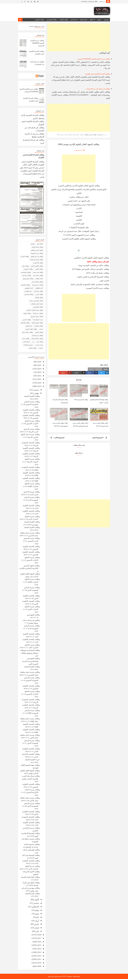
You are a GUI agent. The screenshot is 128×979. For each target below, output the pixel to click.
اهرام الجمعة (83, 19)
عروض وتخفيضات (28, 345)
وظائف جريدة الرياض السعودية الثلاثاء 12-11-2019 (31, 713)
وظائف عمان (25, 338)
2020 (39, 383)
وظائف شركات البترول (37, 316)
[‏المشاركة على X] (103, 365)
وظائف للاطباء (39, 297)
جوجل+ (63, 372)
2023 (39, 372)
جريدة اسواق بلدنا (38, 319)
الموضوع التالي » (58, 437)
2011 (39, 959)
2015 (39, 945)
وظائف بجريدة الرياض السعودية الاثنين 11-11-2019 (31, 743)
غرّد (101, 372)
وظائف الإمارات (63, 19)
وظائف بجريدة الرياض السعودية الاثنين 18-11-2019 (31, 590)
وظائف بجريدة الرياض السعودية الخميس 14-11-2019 (30, 680)
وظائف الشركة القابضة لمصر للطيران (97, 74)
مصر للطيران (28, 291)
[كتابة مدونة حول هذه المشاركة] (105, 365)
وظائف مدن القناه (38, 313)
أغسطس (35, 907)
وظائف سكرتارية (38, 291)
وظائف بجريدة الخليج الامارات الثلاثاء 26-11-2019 (31, 486)
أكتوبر (36, 899)
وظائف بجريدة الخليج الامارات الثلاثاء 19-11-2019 (31, 582)
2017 (39, 938)
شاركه (89, 372)
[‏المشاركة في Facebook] (101, 365)
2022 (39, 376)
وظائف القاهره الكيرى (37, 266)
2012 (39, 956)
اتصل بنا (91, 369)
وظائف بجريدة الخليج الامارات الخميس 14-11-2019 (30, 694)
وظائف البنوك (27, 313)
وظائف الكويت (39, 269)
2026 (39, 362)
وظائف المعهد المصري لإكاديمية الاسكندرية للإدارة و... (30, 568)
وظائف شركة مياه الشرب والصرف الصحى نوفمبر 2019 (31, 778)
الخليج (91, 19)
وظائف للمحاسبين (26, 272)
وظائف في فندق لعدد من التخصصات (89, 1)
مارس (36, 924)
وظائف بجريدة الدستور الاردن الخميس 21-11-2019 (31, 541)
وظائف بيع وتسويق (28, 278)
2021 (39, 379)
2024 (39, 369)
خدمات (41, 329)
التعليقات (79, 373)
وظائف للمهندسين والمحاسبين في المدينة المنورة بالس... (31, 661)
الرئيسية (106, 19)
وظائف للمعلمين (39, 19)
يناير (37, 931)
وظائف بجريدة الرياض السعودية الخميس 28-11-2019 (30, 404)
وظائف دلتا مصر (26, 275)
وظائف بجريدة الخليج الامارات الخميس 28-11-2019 (30, 423)
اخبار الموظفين (29, 288)
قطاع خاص (40, 244)
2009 (39, 966)
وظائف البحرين (26, 319)
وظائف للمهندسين (51, 19)
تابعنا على (73, 19)
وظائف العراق (32, 348)
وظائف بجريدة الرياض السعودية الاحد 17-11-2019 (31, 628)
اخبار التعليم (29, 326)
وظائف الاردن (39, 294)
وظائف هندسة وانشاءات (36, 259)
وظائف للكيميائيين (38, 307)
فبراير (36, 928)
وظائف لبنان (39, 341)
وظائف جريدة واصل (37, 335)
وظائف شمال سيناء (27, 332)
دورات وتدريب (39, 345)
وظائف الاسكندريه (38, 263)
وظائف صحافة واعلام (37, 338)
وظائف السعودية (28, 269)
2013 (39, 952)
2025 (39, 365)
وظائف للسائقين (25, 285)
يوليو (37, 910)
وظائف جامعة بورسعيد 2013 (81, 399)
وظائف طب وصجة (38, 272)
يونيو (37, 914)
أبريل (37, 921)
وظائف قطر (25, 266)
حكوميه (33, 244)
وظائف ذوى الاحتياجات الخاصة (34, 310)
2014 (39, 949)
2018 (39, 935)
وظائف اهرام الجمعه (37, 247)
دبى (33, 341)
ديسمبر (36, 390)
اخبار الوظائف (39, 288)
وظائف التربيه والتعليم (37, 250)
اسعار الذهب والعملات (37, 304)
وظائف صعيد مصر (38, 275)
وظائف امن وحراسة (37, 285)
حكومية (99, 19)
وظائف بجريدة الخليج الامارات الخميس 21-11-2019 (30, 560)
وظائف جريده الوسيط (37, 253)
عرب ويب (51, 976)
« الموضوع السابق (98, 437)
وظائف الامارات (24, 256)
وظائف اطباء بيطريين (31, 329)
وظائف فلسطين (25, 322)
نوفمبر (36, 393)
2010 (39, 963)
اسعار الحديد (26, 341)
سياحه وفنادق (39, 278)
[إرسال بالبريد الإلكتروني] (107, 365)
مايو (37, 917)
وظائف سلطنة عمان (37, 281)
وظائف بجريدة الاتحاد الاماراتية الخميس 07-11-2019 (30, 792)
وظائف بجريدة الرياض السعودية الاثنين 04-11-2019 (31, 806)
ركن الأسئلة (98, 369)
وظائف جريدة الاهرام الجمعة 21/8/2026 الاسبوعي (93, 59)
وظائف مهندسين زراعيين (36, 300)
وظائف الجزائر (39, 332)
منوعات (41, 348)
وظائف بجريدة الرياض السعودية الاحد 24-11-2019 (31, 500)
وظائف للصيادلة (38, 326)
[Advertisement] (78, 37)
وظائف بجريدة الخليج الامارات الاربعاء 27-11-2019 (31, 461)
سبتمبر (36, 903)
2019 (39, 386)
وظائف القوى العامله (37, 322)
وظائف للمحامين (28, 294)
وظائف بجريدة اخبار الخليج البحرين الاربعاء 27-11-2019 (30, 437)
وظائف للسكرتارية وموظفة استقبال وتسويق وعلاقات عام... (30, 653)
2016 (39, 942)
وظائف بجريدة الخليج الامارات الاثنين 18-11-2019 (31, 609)
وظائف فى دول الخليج (37, 256)
